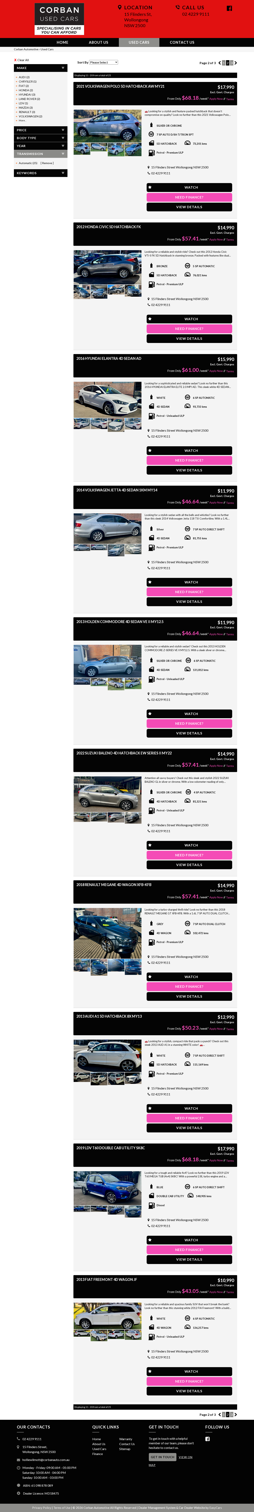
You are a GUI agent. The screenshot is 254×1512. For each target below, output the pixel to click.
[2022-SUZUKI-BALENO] (107, 794)
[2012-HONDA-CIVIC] (107, 267)
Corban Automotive (26, 49)
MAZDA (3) (26, 107)
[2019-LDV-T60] (107, 1188)
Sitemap (124, 1449)
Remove (47, 163)
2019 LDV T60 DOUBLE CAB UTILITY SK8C (110, 1148)
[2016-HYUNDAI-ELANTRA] (107, 400)
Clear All (23, 60)
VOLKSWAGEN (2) (30, 116)
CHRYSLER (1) (28, 81)
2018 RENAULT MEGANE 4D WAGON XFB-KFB (113, 884)
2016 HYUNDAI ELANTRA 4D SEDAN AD (108, 358)
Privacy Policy (42, 1507)
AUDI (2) (24, 77)
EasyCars (215, 1507)
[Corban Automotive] (59, 19)
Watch (191, 187)
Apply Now (216, 98)
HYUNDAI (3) (27, 94)
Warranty (125, 1439)
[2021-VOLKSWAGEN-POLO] (107, 126)
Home (62, 42)
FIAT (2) (24, 85)
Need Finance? (189, 197)
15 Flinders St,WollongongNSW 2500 (138, 19)
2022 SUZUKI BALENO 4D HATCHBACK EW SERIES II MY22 (124, 753)
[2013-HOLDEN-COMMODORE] (107, 661)
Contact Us (182, 42)
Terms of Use (62, 1507)
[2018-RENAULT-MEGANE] (107, 933)
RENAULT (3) (27, 112)
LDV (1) (23, 103)
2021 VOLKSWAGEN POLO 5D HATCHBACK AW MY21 (120, 86)
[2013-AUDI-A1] (107, 1055)
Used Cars (139, 42)
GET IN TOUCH (162, 1457)
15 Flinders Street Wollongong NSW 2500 (179, 167)
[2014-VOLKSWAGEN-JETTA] (107, 528)
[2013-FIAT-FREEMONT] (107, 1316)
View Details (189, 207)
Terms (230, 99)
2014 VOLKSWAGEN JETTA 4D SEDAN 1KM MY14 (116, 490)
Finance (97, 1454)
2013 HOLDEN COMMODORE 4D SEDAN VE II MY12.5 (120, 621)
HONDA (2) (26, 90)
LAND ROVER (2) (29, 99)
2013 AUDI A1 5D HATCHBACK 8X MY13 (109, 1016)
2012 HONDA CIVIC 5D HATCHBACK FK (108, 227)
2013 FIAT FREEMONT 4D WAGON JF (106, 1279)
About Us (98, 42)
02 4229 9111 (196, 13)
